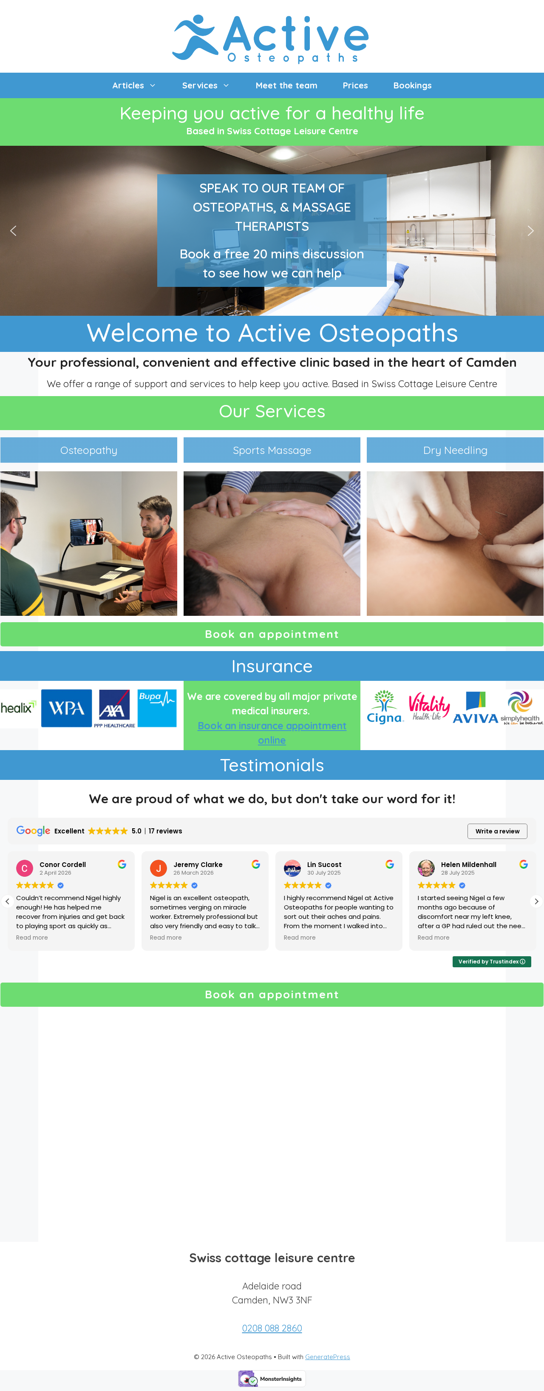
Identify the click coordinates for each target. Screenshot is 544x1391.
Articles (128, 85)
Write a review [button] (498, 831)
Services (200, 85)
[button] (13, 231)
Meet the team (286, 85)
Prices (355, 85)
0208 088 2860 (272, 1328)
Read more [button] (32, 938)
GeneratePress (327, 1357)
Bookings (413, 85)
